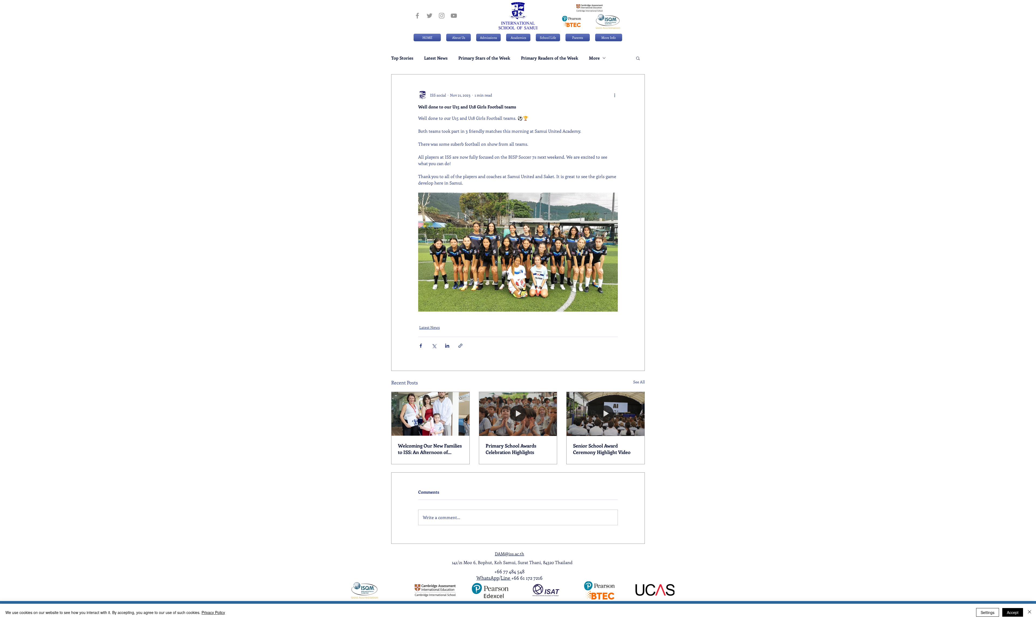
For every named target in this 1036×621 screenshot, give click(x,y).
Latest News (436, 58)
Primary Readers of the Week (549, 58)
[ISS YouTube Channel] (454, 15)
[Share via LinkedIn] (447, 345)
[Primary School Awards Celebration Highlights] (518, 414)
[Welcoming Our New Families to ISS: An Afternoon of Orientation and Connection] (430, 414)
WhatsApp (487, 578)
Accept (1012, 612)
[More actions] (614, 95)
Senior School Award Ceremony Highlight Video (602, 448)
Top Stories (402, 58)
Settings (987, 612)
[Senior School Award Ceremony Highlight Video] (606, 414)
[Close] (1029, 612)
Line (506, 578)
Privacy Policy (213, 612)
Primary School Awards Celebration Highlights (511, 448)
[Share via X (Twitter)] (434, 345)
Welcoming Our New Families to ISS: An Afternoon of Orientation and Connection (430, 448)
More (594, 58)
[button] (488, 37)
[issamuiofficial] (417, 15)
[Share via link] (460, 345)
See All (639, 381)
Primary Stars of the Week (484, 58)
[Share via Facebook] (420, 345)
